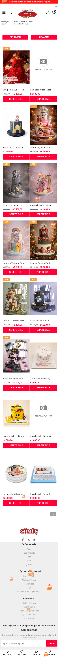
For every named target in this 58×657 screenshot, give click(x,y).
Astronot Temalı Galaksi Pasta (14, 205)
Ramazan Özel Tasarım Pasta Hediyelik (14, 147)
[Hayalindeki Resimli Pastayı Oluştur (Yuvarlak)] (16, 471)
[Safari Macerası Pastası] (16, 298)
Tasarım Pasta (29, 553)
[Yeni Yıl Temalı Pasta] (43, 240)
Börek (29, 561)
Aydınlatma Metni (29, 615)
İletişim (29, 588)
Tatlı (29, 557)
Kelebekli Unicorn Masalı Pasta (41, 205)
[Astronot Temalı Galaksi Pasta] (16, 182)
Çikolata (29, 565)
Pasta (29, 549)
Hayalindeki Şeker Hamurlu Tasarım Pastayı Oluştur (41, 436)
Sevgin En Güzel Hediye (14, 90)
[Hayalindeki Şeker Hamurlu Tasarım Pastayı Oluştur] (43, 414)
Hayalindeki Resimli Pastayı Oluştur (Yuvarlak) (14, 494)
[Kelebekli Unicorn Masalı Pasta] (43, 182)
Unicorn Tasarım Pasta (14, 263)
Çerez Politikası (29, 619)
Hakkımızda (29, 584)
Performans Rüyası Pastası (41, 321)
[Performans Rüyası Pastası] (43, 298)
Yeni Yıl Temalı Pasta (40, 263)
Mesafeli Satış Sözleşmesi (29, 611)
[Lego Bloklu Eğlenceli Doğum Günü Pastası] (16, 414)
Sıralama (44, 37)
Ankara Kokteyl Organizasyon (29, 592)
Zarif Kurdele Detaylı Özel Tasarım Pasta (41, 378)
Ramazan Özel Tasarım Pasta (41, 90)
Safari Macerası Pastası (14, 321)
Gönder (51, 643)
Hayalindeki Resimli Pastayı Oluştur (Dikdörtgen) (41, 494)
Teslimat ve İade (29, 607)
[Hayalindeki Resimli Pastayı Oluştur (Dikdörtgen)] (43, 471)
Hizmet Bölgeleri (29, 576)
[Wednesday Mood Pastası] (16, 356)
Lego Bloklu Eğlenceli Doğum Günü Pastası (14, 436)
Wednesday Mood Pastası (14, 378)
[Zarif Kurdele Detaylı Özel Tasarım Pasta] (43, 356)
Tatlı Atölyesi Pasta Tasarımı (41, 147)
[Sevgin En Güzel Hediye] (16, 67)
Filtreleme (15, 37)
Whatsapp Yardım (29, 580)
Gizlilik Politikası (29, 603)
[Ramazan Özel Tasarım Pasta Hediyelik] (16, 125)
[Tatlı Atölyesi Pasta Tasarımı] (43, 125)
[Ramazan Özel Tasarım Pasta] (43, 67)
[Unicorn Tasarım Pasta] (16, 240)
